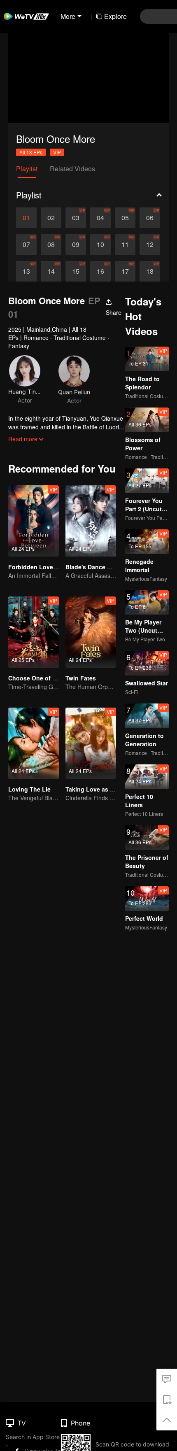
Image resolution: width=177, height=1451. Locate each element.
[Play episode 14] (51, 271)
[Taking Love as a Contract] (90, 743)
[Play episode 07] (26, 244)
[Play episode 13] (26, 271)
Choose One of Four (36, 678)
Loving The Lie (29, 789)
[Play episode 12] (150, 244)
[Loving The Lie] (33, 743)
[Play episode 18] (150, 271)
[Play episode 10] (100, 244)
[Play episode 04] (100, 217)
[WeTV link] (26, 16)
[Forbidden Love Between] (33, 521)
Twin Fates (80, 678)
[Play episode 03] (75, 217)
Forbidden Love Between (43, 567)
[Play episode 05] (125, 217)
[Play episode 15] (75, 271)
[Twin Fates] (90, 632)
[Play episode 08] (51, 244)
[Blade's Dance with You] (90, 521)
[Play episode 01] (26, 217)
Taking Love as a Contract (102, 789)
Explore (115, 16)
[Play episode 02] (51, 217)
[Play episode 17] (125, 271)
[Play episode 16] (100, 271)
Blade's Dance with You (98, 567)
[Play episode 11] (125, 244)
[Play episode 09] (75, 244)
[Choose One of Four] (33, 632)
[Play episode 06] (150, 217)
